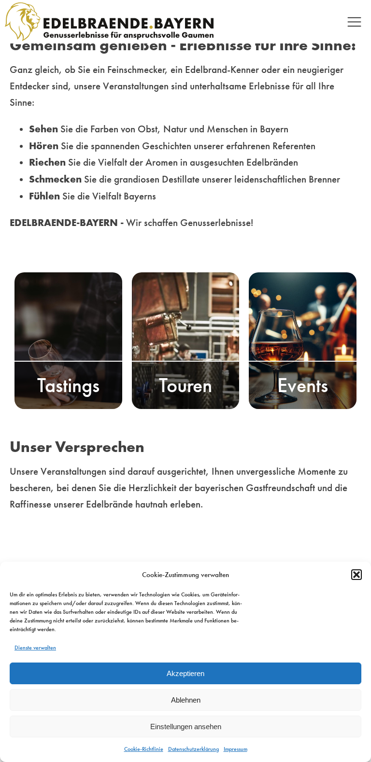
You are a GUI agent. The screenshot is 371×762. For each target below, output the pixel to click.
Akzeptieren (185, 673)
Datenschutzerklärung (193, 748)
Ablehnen (185, 700)
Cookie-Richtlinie (143, 748)
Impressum (235, 748)
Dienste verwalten (35, 647)
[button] (356, 574)
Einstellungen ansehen (185, 726)
